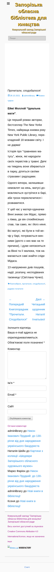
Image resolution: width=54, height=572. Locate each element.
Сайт (11, 406)
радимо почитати (15, 289)
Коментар (14, 348)
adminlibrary (29, 95)
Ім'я (11, 382)
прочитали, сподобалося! (33, 284)
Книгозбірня (15, 284)
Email (12, 394)
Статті (27, 567)
